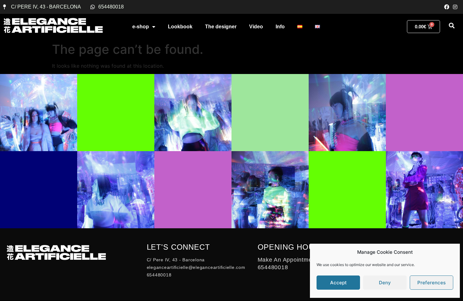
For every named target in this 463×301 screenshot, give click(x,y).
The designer (221, 26)
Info (280, 26)
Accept (338, 283)
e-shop (140, 26)
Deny (385, 283)
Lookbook (180, 26)
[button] (451, 25)
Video (256, 26)
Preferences (431, 283)
